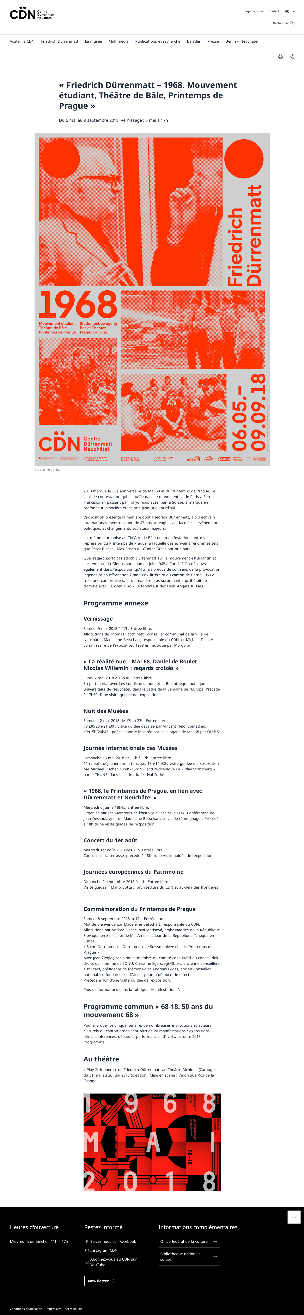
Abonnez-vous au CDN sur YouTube (113, 1262)
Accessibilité (73, 1309)
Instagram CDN (104, 1250)
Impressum (53, 1309)
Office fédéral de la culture (184, 1241)
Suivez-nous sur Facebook (113, 1241)
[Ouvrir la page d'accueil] (37, 17)
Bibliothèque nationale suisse (180, 1256)
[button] (22, 41)
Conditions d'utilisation (26, 1309)
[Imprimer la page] (280, 56)
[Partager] (291, 56)
